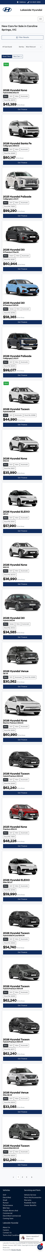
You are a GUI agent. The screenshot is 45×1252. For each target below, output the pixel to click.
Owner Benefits (30, 1205)
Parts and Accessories (32, 1197)
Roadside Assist (30, 1203)
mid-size (6, 1208)
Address (22, 2)
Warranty (27, 1200)
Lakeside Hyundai (31, 10)
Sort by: (21, 47)
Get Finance (22, 109)
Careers (6, 1230)
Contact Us (7, 1233)
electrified (7, 1197)
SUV (4, 1195)
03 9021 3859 (35, 2)
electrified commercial (12, 1216)
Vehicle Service (30, 1195)
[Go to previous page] (13, 1177)
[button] (40, 19)
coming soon (8, 1218)
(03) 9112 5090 (10, 19)
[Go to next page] (31, 1177)
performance (8, 1205)
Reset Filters (7, 56)
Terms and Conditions (11, 1235)
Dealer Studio (16, 1250)
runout (6, 1203)
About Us (6, 1227)
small (5, 1200)
